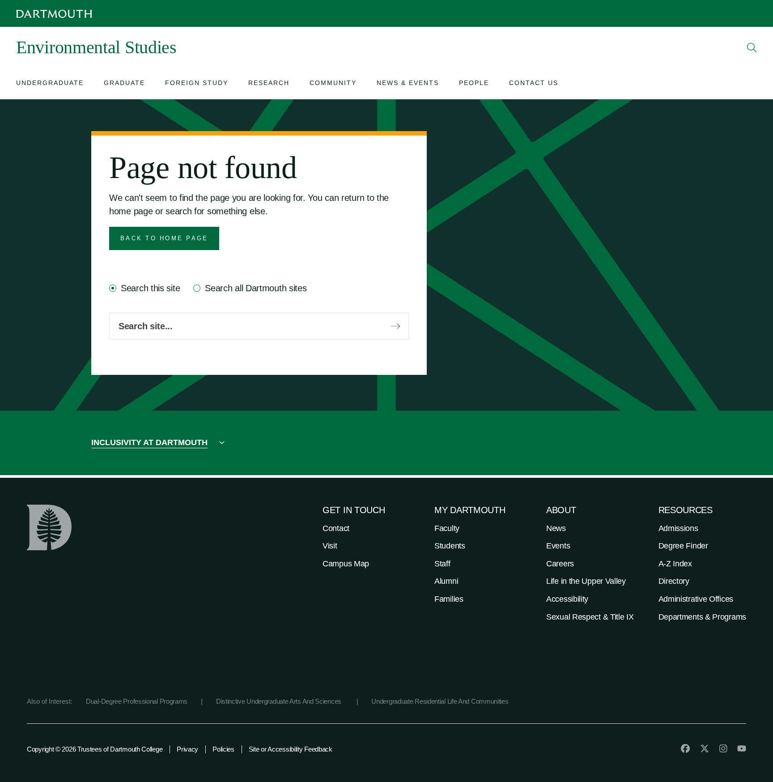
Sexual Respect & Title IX (590, 616)
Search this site (150, 288)
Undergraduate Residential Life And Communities (439, 701)
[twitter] (704, 748)
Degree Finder (683, 545)
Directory (673, 581)
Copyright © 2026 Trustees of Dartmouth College (94, 749)
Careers (560, 563)
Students (449, 545)
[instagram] (723, 748)
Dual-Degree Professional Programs (136, 701)
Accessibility (567, 599)
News (556, 528)
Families (448, 599)
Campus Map (346, 563)
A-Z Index (675, 563)
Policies (223, 749)
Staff (442, 563)
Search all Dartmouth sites (255, 288)
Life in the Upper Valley (586, 581)
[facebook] (685, 748)
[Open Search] (752, 47)
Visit (330, 545)
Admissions (678, 528)
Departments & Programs (702, 616)
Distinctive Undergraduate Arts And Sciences (279, 701)
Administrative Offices (695, 599)
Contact (336, 528)
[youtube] (741, 748)
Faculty (446, 528)
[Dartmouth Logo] (54, 13)
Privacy (187, 749)
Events (558, 545)
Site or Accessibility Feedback (290, 749)
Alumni (446, 581)
